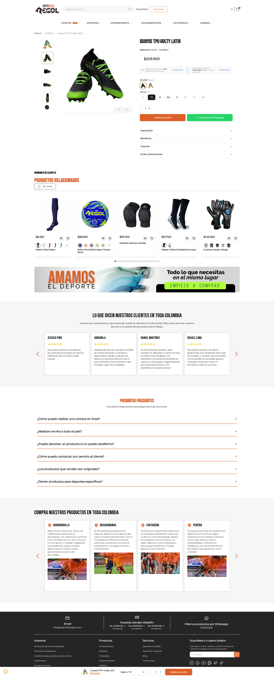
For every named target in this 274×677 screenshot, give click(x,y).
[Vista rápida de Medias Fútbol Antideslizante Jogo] (187, 238)
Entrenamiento (120, 23)
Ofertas (68, 23)
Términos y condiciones (45, 651)
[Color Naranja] (85, 245)
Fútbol (49, 33)
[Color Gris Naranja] (223, 245)
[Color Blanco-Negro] (169, 245)
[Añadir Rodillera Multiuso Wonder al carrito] (151, 238)
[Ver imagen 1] (47, 44)
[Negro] (143, 86)
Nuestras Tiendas (42, 665)
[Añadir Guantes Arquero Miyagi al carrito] (235, 238)
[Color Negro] (38, 245)
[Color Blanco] (43, 245)
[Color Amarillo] (97, 245)
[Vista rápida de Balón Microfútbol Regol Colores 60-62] (103, 238)
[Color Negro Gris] (217, 245)
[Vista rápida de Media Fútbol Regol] (61, 238)
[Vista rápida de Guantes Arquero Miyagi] (229, 238)
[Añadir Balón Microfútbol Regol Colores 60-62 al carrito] (109, 238)
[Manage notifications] (5, 671)
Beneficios (145, 138)
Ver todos (47, 186)
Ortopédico (180, 23)
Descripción (146, 130)
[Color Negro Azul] (228, 245)
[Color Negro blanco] (164, 245)
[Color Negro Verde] (211, 245)
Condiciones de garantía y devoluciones (52, 656)
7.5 (151, 97)
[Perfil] (232, 9)
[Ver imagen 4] (47, 85)
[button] (126, 109)
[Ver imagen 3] (47, 71)
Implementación (151, 23)
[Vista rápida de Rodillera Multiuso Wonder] (145, 238)
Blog (145, 656)
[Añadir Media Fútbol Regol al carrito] (67, 238)
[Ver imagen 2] (47, 58)
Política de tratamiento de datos (49, 646)
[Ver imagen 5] (47, 98)
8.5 (168, 97)
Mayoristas (158, 9)
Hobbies (205, 23)
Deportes (93, 23)
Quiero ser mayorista (152, 651)
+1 (67, 245)
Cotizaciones (40, 660)
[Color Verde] (61, 245)
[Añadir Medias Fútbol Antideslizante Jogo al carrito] (193, 238)
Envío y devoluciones (151, 154)
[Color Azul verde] (80, 245)
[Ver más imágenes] (47, 107)
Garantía (145, 146)
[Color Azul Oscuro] (49, 245)
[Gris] (151, 86)
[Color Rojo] (55, 245)
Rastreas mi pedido (152, 646)
